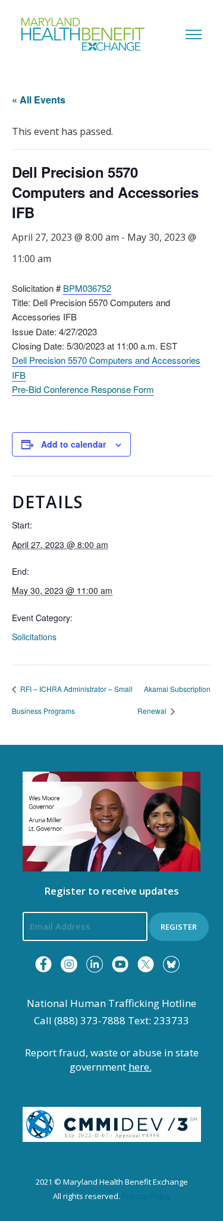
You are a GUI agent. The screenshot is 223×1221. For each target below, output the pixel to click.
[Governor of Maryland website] (112, 820)
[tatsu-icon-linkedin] (94, 964)
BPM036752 (87, 288)
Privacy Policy (146, 1196)
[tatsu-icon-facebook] (43, 964)
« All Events (38, 99)
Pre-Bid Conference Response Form (83, 389)
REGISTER (179, 926)
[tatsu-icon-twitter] (145, 964)
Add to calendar (73, 444)
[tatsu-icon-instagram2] (69, 964)
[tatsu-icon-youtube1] (120, 964)
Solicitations (34, 637)
